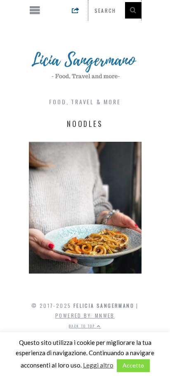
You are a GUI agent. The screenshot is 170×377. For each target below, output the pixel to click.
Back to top (83, 325)
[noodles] (85, 271)
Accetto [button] (133, 365)
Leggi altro (98, 365)
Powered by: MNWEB (85, 315)
